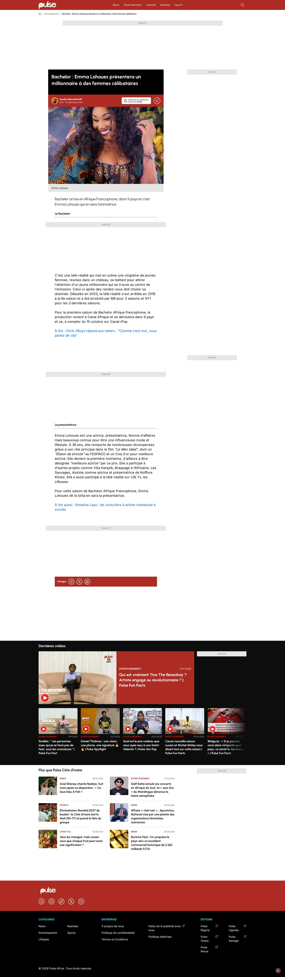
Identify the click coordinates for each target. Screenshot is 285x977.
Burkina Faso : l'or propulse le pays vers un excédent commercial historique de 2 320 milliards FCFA (152, 843)
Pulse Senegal (234, 938)
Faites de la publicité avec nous (164, 928)
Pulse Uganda (233, 928)
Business (165, 4)
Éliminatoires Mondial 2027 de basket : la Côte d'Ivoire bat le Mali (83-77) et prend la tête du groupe (80, 816)
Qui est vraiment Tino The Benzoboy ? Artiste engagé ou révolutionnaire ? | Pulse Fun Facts (153, 680)
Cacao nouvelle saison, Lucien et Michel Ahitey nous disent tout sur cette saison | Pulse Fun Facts (184, 747)
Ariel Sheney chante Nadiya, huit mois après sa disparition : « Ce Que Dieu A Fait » (81, 788)
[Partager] (157, 100)
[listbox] (142, 734)
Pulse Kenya (204, 949)
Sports (179, 4)
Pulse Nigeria (205, 928)
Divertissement (133, 4)
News (116, 4)
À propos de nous (113, 926)
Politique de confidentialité (118, 932)
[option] (58, 735)
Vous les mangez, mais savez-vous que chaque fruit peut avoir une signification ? (81, 841)
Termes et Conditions (115, 939)
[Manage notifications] (278, 970)
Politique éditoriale (160, 936)
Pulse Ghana (205, 938)
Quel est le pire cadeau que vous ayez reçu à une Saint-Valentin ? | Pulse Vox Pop (141, 745)
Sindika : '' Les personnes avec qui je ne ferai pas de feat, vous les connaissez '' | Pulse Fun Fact (57, 747)
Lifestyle (151, 4)
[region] (142, 734)
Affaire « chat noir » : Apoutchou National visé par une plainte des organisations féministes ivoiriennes (152, 816)
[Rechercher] (242, 5)
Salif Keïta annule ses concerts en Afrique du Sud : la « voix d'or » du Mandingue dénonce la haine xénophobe (152, 790)
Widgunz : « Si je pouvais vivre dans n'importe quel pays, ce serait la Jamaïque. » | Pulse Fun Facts (225, 747)
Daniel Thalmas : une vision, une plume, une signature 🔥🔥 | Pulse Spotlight (100, 745)
